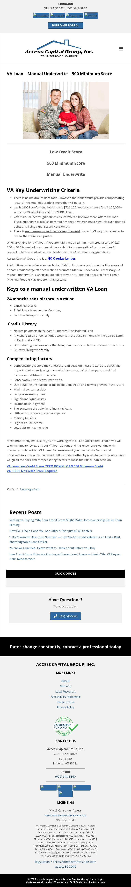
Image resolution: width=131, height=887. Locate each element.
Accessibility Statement (65, 697)
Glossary (65, 686)
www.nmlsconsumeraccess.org (65, 815)
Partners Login (97, 882)
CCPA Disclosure (78, 882)
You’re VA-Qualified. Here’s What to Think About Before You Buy (52, 548)
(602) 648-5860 (77, 8)
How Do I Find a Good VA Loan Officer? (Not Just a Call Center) (50, 531)
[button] (41, 15)
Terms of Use (65, 702)
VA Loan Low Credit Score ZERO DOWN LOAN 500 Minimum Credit (55, 466)
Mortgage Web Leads (37, 882)
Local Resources (65, 691)
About (65, 681)
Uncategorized (29, 489)
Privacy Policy (65, 707)
